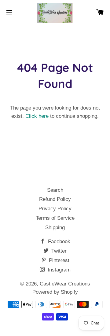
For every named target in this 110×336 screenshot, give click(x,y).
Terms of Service (55, 218)
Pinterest (58, 260)
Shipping (55, 227)
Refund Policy (55, 199)
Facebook (58, 241)
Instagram (58, 270)
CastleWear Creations (65, 284)
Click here (37, 116)
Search (55, 190)
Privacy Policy (55, 209)
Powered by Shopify (55, 292)
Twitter (58, 251)
